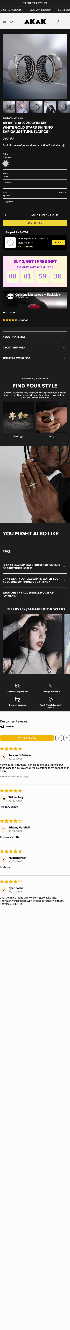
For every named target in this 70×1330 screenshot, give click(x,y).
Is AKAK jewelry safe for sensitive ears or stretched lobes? (32, 566)
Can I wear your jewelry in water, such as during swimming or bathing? (31, 580)
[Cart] (65, 21)
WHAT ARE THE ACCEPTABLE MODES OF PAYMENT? (28, 594)
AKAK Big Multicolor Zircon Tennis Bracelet (34, 238)
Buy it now (35, 223)
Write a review (27, 737)
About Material (14, 336)
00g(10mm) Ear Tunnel (13, 118)
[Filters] (58, 738)
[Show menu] (4, 21)
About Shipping (14, 347)
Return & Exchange (16, 358)
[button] (10, 320)
